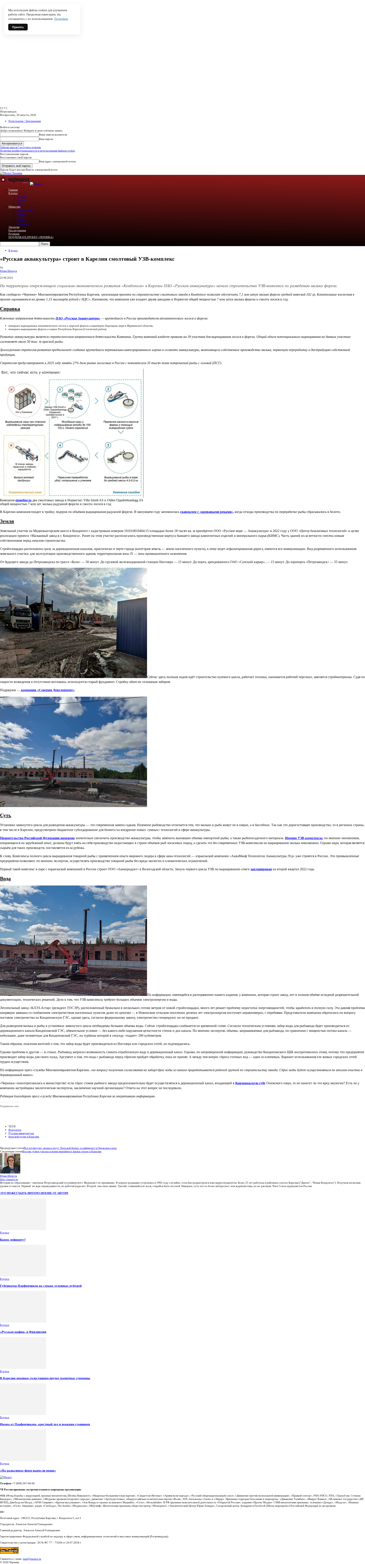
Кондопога (14, 1129)
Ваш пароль (46, 139)
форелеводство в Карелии (23, 1136)
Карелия (22, 196)
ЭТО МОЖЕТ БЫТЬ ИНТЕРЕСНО (22, 1193)
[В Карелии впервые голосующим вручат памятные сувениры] (23, 1367)
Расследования (17, 230)
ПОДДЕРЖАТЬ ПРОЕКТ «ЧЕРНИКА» (31, 237)
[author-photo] (10, 1172)
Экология (13, 227)
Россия (21, 199)
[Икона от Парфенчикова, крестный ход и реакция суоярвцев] (23, 1414)
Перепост (22, 220)
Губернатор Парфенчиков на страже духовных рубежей (41, 1285)
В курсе (13, 193)
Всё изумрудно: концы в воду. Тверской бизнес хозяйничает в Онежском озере (70, 1148)
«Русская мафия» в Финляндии (23, 1332)
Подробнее (61, 19)
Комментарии (25, 210)
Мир (19, 203)
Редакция (13, 233)
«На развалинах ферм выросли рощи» (28, 1470)
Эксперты (23, 223)
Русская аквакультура (21, 1133)
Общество (14, 206)
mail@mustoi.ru (32, 1558)
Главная (13, 189)
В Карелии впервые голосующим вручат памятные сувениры (45, 1378)
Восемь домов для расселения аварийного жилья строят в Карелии (61, 1151)
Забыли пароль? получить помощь (20, 147)
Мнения (21, 213)
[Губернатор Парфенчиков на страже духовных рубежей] (23, 1275)
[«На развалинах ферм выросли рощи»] (23, 1460)
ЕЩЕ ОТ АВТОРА (56, 1193)
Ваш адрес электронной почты (57, 161)
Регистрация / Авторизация (24, 121)
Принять (18, 27)
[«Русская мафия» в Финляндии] (23, 1321)
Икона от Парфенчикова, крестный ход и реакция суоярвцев (45, 1424)
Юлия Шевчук (8, 271)
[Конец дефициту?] (23, 1229)
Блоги (20, 216)
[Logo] (15, 183)
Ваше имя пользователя (53, 134)
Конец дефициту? (13, 1239)
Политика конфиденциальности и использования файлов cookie (37, 150)
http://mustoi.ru (9, 1179)
